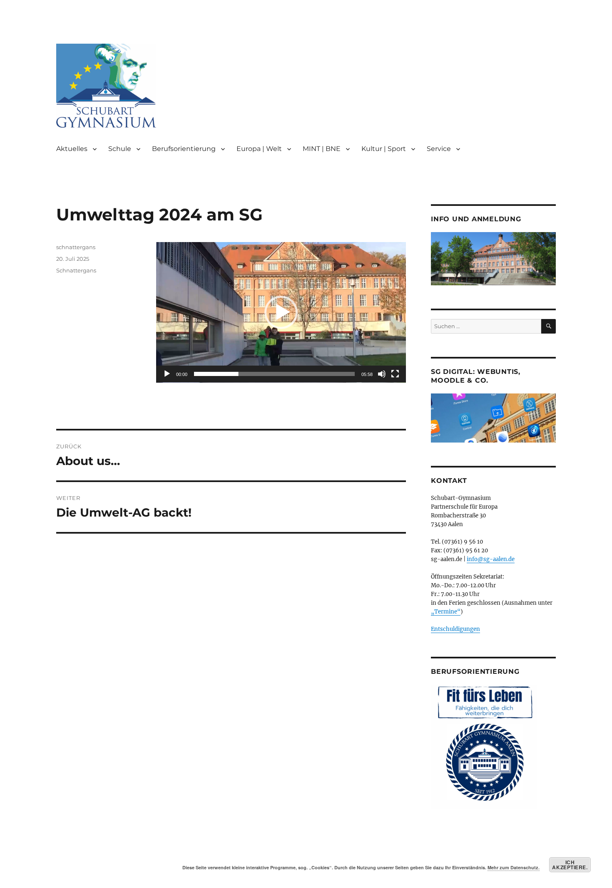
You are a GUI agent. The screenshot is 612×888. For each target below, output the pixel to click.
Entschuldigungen (455, 629)
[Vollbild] (395, 374)
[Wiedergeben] (167, 374)
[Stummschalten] (382, 374)
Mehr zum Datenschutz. (514, 867)
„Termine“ (445, 611)
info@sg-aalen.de (491, 559)
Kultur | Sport (383, 149)
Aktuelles (71, 149)
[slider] (274, 374)
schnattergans (75, 247)
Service (439, 149)
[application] (281, 312)
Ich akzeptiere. (569, 864)
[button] (281, 312)
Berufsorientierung (184, 149)
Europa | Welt (259, 149)
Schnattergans (76, 270)
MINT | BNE (322, 149)
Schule (119, 149)
